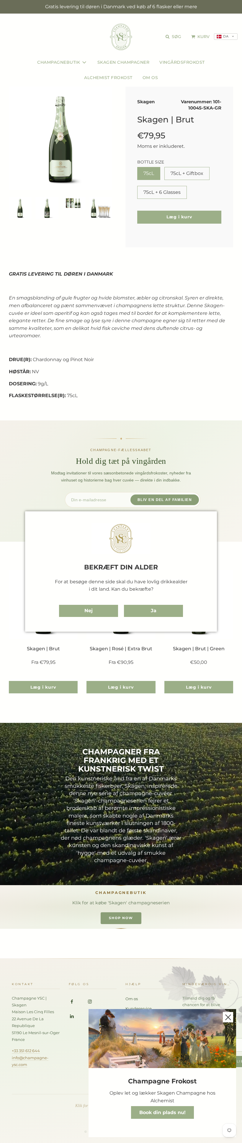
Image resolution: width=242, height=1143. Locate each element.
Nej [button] (88, 610)
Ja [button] (153, 610)
